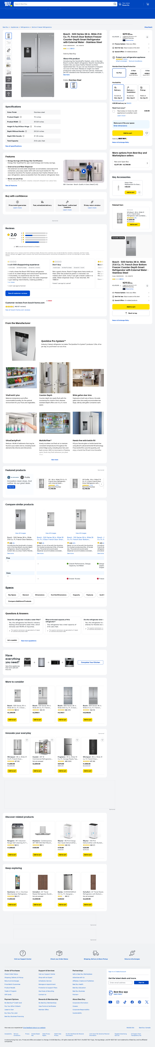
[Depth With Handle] (23, 136)
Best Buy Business (79, 991)
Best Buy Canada (144, 1028)
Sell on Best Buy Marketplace (82, 974)
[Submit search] (115, 4)
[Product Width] (20, 122)
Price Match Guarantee (12, 984)
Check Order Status (11, 974)
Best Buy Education (79, 988)
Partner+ (76, 994)
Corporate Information (80, 1003)
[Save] (146, 133)
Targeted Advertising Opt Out (121, 1034)
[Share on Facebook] (132, 1002)
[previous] (64, 85)
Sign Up (141, 982)
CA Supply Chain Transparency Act (136, 1034)
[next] (103, 85)
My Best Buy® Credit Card (13, 1003)
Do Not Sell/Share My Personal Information (75, 1034)
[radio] (118, 92)
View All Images (20, 533)
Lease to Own (9, 1009)
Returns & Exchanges (12, 981)
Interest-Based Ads (35, 1034)
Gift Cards (8, 994)
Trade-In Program (10, 991)
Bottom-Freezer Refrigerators (42, 27)
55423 (129, 103)
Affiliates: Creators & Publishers (83, 981)
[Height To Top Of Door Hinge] (31, 126)
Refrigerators (25, 27)
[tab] (12, 595)
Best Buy (6, 27)
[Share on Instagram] (117, 1002)
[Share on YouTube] (110, 1002)
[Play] (83, 171)
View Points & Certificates (47, 1006)
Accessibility (8, 1034)
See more (66, 75)
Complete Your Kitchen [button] (90, 662)
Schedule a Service (45, 981)
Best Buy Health (78, 984)
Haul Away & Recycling (46, 991)
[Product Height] (21, 117)
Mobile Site (130, 1028)
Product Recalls (10, 988)
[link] (17, 293)
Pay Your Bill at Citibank (13, 1006)
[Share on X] (147, 1002)
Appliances (14, 27)
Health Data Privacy (57, 1034)
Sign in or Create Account (117, 971)
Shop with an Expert (45, 977)
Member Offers (44, 1009)
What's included (121, 61)
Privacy (27, 1034)
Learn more (118, 994)
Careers (75, 1006)
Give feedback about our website (34, 1028)
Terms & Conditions (135, 61)
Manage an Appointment (47, 984)
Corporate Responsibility (81, 1009)
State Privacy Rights (46, 1034)
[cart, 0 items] (147, 4)
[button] (147, 37)
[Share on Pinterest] (139, 1002)
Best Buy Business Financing (14, 1016)
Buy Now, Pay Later (11, 1013)
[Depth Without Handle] (26, 131)
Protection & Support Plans (48, 988)
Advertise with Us (78, 977)
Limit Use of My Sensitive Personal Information (99, 1034)
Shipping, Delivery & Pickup (14, 977)
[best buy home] (8, 4)
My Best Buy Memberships (47, 1003)
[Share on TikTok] (125, 1002)
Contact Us (42, 994)
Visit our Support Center (47, 974)
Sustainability (77, 1013)
